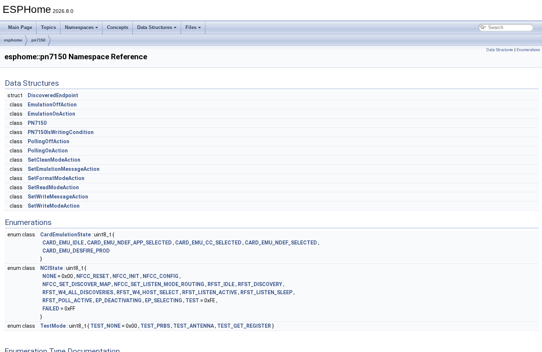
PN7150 (37, 123)
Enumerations (528, 49)
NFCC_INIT (125, 276)
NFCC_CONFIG (160, 276)
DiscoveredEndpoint (53, 95)
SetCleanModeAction (54, 160)
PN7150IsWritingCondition (61, 132)
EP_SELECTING (163, 300)
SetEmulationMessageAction (64, 169)
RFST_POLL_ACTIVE (67, 300)
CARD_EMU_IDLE (63, 243)
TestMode (53, 326)
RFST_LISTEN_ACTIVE (209, 292)
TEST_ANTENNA (193, 326)
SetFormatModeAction (56, 178)
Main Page (20, 27)
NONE (49, 276)
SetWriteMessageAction (58, 197)
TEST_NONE (105, 326)
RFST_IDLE (221, 284)
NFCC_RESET (92, 276)
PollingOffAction (48, 141)
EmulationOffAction (52, 105)
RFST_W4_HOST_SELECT (148, 292)
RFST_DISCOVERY (260, 284)
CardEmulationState (65, 234)
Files (191, 27)
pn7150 (38, 40)
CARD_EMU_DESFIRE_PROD (76, 251)
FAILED (50, 308)
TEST (192, 300)
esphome (13, 40)
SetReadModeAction (53, 187)
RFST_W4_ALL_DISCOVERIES (77, 292)
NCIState (51, 268)
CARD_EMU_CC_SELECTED (208, 243)
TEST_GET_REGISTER (244, 326)
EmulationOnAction (51, 114)
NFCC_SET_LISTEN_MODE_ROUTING (159, 284)
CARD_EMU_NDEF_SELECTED (281, 243)
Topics (48, 27)
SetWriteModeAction (54, 206)
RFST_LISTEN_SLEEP (266, 292)
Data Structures (154, 27)
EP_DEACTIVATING (118, 300)
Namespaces (79, 27)
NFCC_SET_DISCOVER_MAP (76, 284)
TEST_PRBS (155, 326)
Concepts (117, 27)
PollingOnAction (48, 151)
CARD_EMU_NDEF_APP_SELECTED (129, 243)
